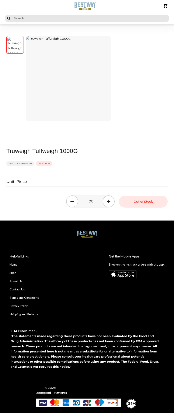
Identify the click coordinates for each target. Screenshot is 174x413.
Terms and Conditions (24, 297)
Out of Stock (143, 202)
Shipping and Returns (24, 314)
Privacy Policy (19, 306)
